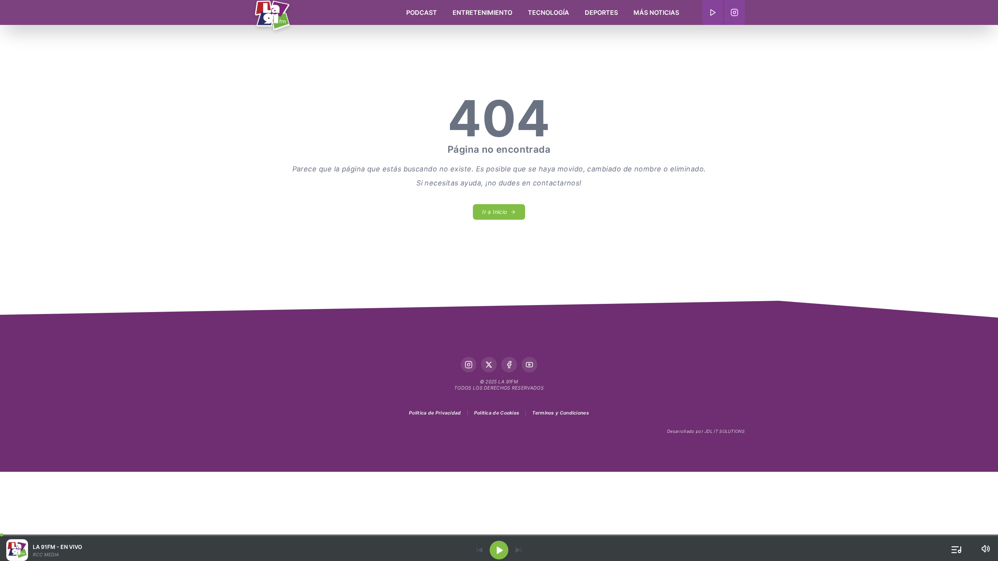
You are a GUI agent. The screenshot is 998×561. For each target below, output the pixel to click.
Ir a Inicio (494, 211)
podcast (421, 12)
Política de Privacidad (435, 413)
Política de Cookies (497, 413)
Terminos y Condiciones (560, 413)
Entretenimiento (482, 12)
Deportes (601, 12)
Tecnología (548, 12)
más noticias (656, 12)
